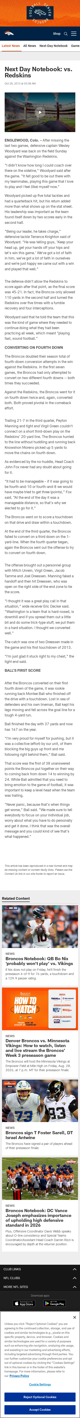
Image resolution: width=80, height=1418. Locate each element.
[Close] (75, 1317)
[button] (40, 112)
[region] (40, 1364)
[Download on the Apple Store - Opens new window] (24, 1304)
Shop (56, 33)
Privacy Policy (19, 1376)
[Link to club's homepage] (9, 31)
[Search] (66, 34)
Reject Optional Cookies (40, 1397)
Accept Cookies (40, 1409)
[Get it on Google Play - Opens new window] (54, 1305)
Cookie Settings (40, 1384)
